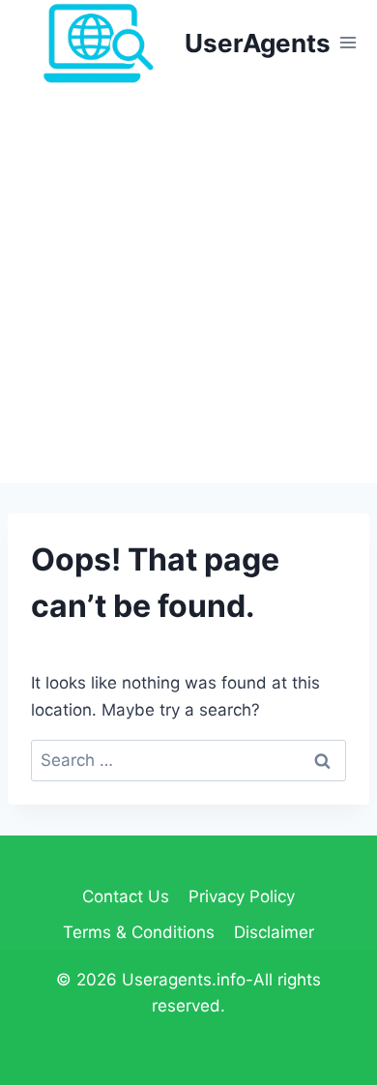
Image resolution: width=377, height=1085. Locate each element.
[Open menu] (348, 43)
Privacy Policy (241, 896)
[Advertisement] (188, 284)
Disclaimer (274, 932)
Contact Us (125, 896)
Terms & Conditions (139, 932)
